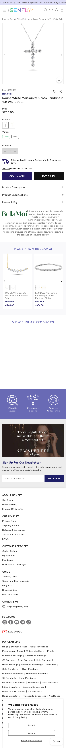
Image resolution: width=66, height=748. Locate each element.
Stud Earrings (25, 660)
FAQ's (5, 538)
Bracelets (33, 682)
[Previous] (4, 54)
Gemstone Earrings (35, 655)
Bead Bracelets (11, 695)
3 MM (6, 137)
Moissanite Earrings (32, 664)
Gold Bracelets (50, 682)
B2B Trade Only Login (14, 564)
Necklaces (54, 695)
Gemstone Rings (39, 646)
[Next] (61, 54)
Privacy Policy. (20, 717)
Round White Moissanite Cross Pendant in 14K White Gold (17, 369)
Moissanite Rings (35, 651)
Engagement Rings (12, 651)
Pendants (51, 664)
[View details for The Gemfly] (18, 10)
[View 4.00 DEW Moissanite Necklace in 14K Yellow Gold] (17, 268)
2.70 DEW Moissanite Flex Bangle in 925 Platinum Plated (46, 295)
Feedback (7, 559)
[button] (62, 10)
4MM (15, 137)
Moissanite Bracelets (34, 695)
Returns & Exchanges (14, 529)
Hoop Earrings (10, 664)
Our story (7, 499)
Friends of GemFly (12, 508)
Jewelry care (9, 576)
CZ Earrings (8, 660)
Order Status (9, 551)
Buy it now (48, 175)
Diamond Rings (19, 646)
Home (5, 19)
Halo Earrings (43, 660)
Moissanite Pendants (13, 682)
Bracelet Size (9, 589)
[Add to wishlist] (54, 91)
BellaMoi (9, 301)
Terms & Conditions (13, 534)
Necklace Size (10, 594)
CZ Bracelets (35, 691)
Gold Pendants (10, 668)
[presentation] (5, 281)
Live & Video (15, 631)
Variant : (6, 131)
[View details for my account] (56, 12)
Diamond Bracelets (33, 686)
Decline (31, 732)
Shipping (6, 168)
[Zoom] (59, 80)
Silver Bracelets (11, 686)
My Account (9, 555)
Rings (5, 646)
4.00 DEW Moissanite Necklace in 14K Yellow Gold (16, 295)
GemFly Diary (9, 504)
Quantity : (7, 145)
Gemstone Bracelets (13, 691)
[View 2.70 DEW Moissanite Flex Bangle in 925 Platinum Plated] (48, 268)
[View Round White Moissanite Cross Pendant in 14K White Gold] (17, 341)
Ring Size (7, 585)
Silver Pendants (30, 668)
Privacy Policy (10, 520)
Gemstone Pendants (37, 673)
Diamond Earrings (12, 655)
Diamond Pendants (12, 673)
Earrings (51, 651)
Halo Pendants (27, 677)
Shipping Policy (10, 525)
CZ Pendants (9, 677)
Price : (5, 108)
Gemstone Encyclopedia (15, 580)
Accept (31, 725)
